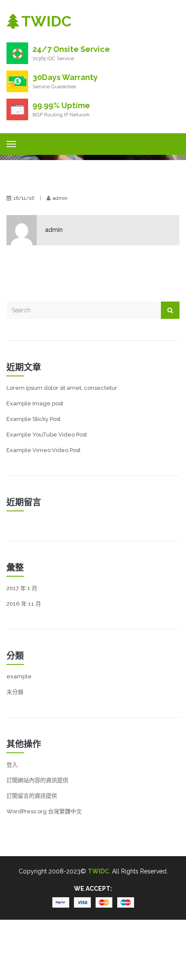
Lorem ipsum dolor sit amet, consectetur (61, 388)
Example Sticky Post (33, 419)
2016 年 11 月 (23, 603)
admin (60, 198)
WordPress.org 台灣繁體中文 (44, 811)
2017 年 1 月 (21, 588)
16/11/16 (23, 198)
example (19, 676)
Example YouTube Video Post (46, 434)
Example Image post (34, 403)
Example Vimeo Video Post (43, 450)
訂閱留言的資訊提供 (31, 796)
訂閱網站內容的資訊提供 (37, 780)
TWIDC (98, 871)
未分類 (14, 692)
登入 (12, 764)
